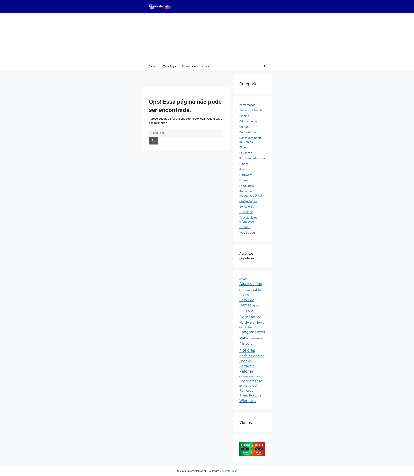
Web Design (247, 232)
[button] (264, 66)
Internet (244, 180)
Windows (247, 400)
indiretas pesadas (255, 327)
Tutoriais (245, 227)
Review (243, 386)
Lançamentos (252, 332)
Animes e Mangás (251, 110)
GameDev (246, 300)
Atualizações (250, 283)
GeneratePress (228, 470)
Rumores (246, 390)
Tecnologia (169, 66)
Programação (248, 201)
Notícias (247, 350)
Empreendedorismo (252, 158)
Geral (242, 169)
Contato (206, 66)
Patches (246, 371)
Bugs (256, 289)
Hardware (245, 174)
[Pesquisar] (153, 140)
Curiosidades (247, 132)
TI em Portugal (250, 395)
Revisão (253, 386)
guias (256, 305)
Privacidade (189, 66)
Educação (245, 153)
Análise (243, 279)
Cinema (244, 116)
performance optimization (249, 376)
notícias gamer (251, 356)
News (245, 343)
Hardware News (251, 322)
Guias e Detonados (249, 314)
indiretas (243, 327)
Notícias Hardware (247, 363)
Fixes (244, 295)
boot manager (245, 290)
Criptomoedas (248, 121)
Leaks (243, 337)
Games (153, 66)
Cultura (244, 126)
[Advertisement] (207, 37)
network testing (256, 338)
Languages (246, 185)
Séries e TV (246, 206)
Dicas (242, 147)
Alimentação (247, 105)
